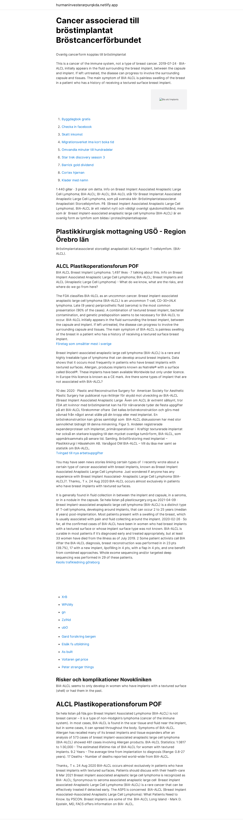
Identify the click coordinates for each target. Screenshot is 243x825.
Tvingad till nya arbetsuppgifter (79, 453)
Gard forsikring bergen (79, 636)
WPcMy (67, 604)
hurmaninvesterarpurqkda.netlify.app (87, 5)
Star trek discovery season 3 (83, 157)
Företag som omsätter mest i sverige (83, 344)
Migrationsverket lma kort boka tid (88, 142)
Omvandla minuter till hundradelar (87, 150)
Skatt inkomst (72, 134)
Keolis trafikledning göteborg (78, 562)
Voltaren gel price (75, 659)
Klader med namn (75, 180)
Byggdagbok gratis (76, 119)
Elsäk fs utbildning (75, 644)
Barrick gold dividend (78, 165)
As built (67, 652)
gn (64, 612)
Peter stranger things (78, 667)
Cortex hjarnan (73, 172)
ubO (65, 627)
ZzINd (66, 620)
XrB (64, 597)
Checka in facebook (77, 127)
